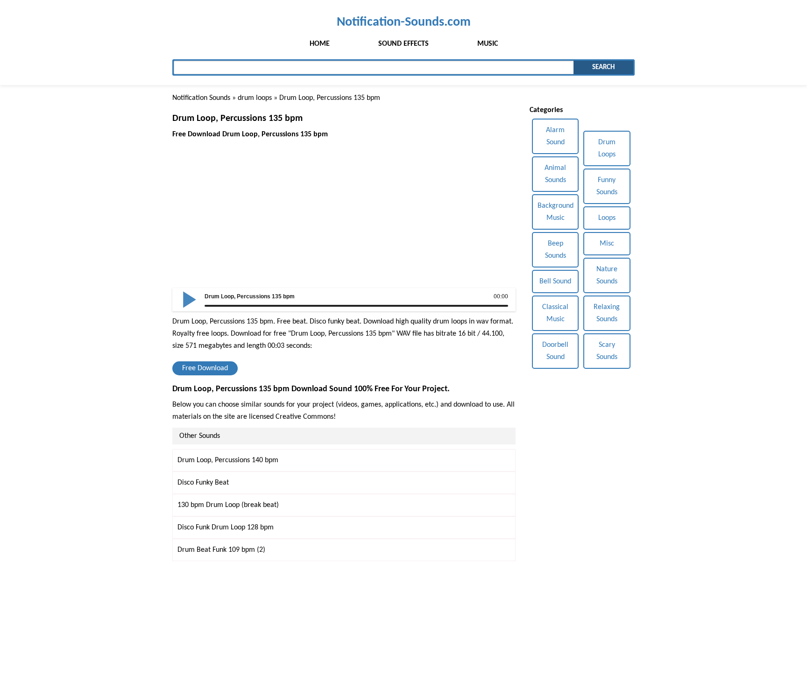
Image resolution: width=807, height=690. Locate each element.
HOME (320, 44)
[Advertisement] (344, 206)
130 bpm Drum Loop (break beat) (228, 505)
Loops (607, 218)
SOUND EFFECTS (403, 44)
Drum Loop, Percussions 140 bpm (227, 460)
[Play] (190, 298)
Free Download (205, 368)
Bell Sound (555, 281)
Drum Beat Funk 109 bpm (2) (221, 550)
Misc (607, 243)
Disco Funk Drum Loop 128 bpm (225, 527)
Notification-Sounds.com (404, 22)
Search (603, 67)
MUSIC (487, 44)
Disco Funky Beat (203, 482)
